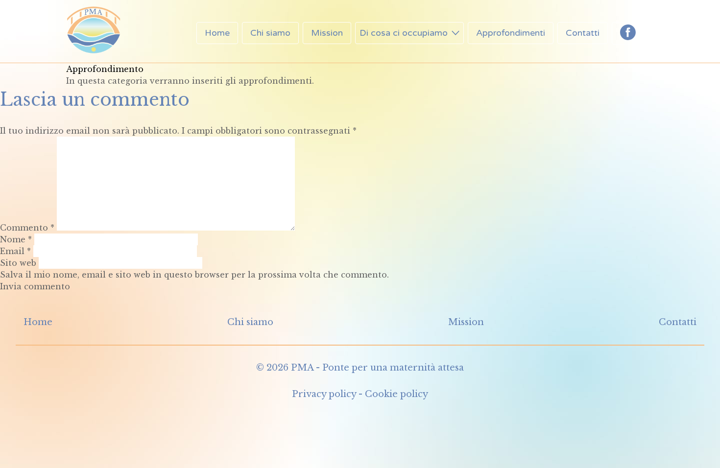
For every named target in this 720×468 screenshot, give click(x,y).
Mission (327, 32)
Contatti (583, 32)
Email (15, 251)
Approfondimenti (510, 32)
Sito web (18, 263)
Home (217, 32)
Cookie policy (396, 394)
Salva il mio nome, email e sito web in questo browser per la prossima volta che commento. (194, 275)
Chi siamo (270, 32)
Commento (27, 228)
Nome (16, 239)
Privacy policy (324, 394)
